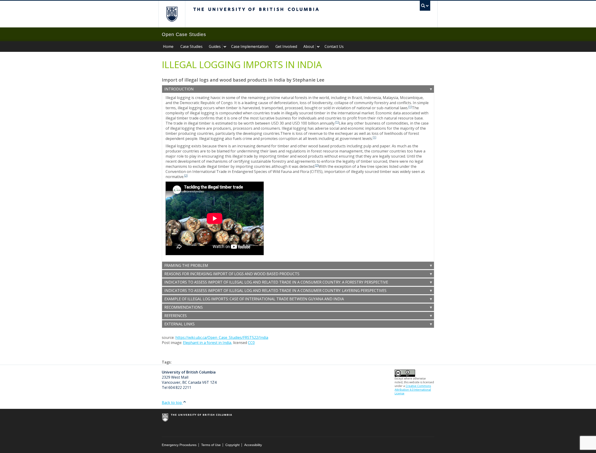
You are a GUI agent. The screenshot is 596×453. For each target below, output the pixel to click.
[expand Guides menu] (225, 46)
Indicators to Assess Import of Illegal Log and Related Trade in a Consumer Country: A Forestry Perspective (276, 282)
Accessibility (253, 445)
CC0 (251, 342)
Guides (215, 46)
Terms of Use (211, 445)
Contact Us (334, 46)
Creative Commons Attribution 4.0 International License (413, 389)
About (308, 46)
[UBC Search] (425, 6)
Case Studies (191, 46)
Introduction (179, 89)
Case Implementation (249, 46)
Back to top (172, 402)
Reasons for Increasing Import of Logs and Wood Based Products (231, 273)
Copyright (232, 445)
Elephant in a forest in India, (207, 342)
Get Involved (286, 46)
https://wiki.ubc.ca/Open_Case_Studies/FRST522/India (221, 337)
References (175, 315)
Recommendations (183, 307)
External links (179, 324)
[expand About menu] (318, 46)
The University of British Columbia (171, 14)
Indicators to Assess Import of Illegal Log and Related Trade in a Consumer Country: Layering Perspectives (275, 290)
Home (168, 46)
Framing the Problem (186, 265)
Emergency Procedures (179, 445)
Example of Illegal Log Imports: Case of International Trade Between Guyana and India (254, 298)
